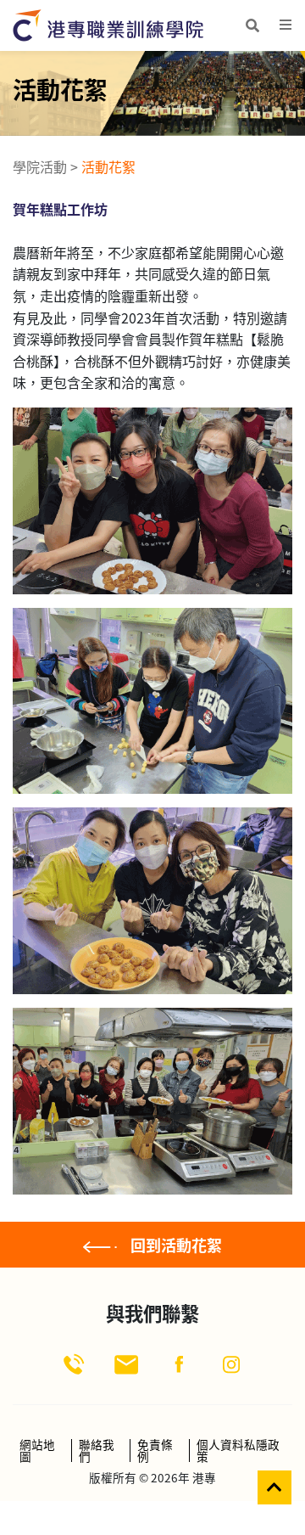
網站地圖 (37, 1450)
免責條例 (155, 1450)
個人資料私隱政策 (238, 1450)
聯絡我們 (96, 1450)
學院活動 (40, 166)
